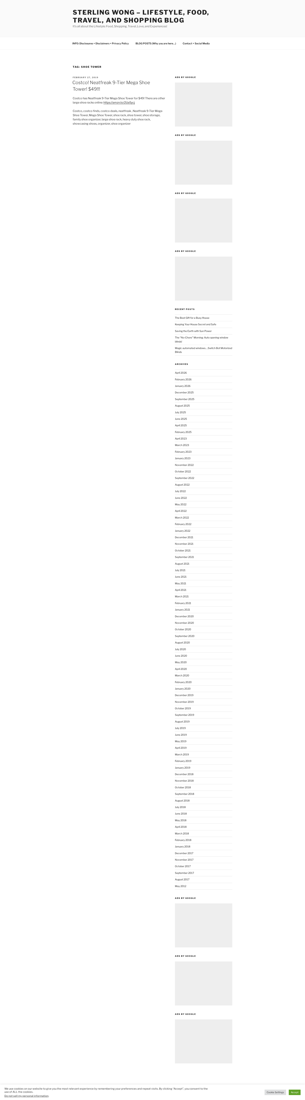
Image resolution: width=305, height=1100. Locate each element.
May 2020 (181, 662)
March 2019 (182, 754)
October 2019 (183, 708)
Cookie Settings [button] (275, 1092)
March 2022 (182, 517)
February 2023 (183, 451)
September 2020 (185, 635)
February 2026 (183, 379)
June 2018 (181, 813)
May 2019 (180, 741)
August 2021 (182, 563)
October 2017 (183, 866)
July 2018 (180, 807)
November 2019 (184, 701)
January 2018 (182, 846)
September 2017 (184, 872)
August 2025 (182, 405)
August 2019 (182, 721)
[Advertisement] (203, 105)
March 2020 (182, 675)
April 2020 (181, 668)
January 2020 (183, 688)
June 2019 (181, 734)
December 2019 (184, 695)
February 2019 (183, 760)
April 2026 (181, 372)
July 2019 (180, 728)
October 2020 (183, 629)
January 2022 (182, 530)
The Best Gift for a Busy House (192, 317)
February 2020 (183, 682)
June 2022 (181, 497)
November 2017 (184, 859)
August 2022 (182, 484)
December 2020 (184, 616)
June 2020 (181, 655)
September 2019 (184, 714)
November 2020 (184, 622)
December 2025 (184, 392)
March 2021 (182, 596)
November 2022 (184, 464)
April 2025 (181, 425)
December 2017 (184, 853)
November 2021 (184, 543)
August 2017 (182, 879)
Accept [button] (294, 1092)
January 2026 (182, 385)
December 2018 (184, 774)
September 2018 (184, 793)
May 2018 (180, 820)
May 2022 (180, 504)
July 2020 (180, 649)
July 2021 (180, 570)
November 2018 (184, 780)
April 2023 (181, 438)
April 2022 (181, 510)
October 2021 (183, 550)
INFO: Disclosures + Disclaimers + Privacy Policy (100, 43)
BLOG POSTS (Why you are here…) (156, 43)
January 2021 (182, 609)
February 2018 (183, 839)
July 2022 (180, 491)
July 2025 (180, 412)
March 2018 (182, 833)
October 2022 (183, 471)
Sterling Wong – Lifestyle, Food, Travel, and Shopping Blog (141, 16)
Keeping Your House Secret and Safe (195, 324)
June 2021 (181, 576)
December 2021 (184, 537)
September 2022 (184, 477)
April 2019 (181, 747)
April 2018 (181, 826)
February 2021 (183, 603)
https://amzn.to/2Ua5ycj (119, 102)
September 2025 (184, 399)
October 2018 (183, 787)
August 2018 (182, 800)
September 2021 (184, 556)
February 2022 (183, 524)
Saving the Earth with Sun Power (193, 330)
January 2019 (182, 767)
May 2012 (180, 886)
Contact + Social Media (196, 43)
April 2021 (180, 589)
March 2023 (182, 445)
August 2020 (182, 642)
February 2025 (183, 431)
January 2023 (182, 458)
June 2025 (181, 418)
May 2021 (180, 583)
